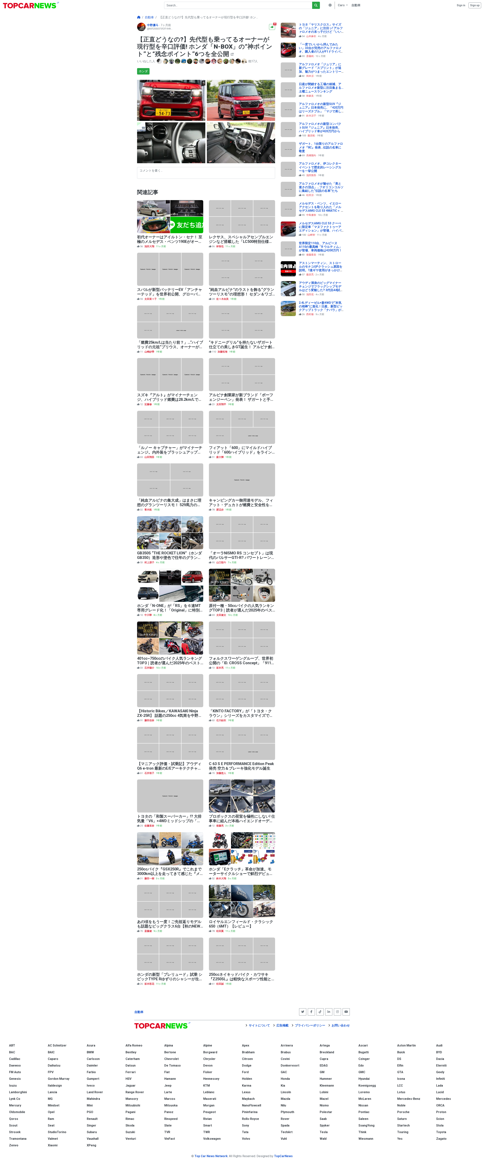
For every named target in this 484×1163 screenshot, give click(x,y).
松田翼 (220, 931)
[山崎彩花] (172, 61)
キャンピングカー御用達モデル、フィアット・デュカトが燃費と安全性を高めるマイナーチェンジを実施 (241, 505)
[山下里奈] (214, 61)
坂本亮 (220, 667)
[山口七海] (226, 61)
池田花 (310, 294)
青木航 (148, 509)
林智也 (220, 246)
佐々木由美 (222, 299)
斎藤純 (310, 56)
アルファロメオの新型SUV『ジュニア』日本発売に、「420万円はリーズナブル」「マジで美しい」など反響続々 (321, 109)
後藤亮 (220, 825)
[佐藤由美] (178, 61)
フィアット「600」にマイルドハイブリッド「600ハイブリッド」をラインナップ (240, 452)
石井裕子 (149, 773)
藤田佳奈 (149, 720)
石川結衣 (221, 720)
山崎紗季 (149, 351)
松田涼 (310, 195)
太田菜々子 (150, 299)
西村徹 (310, 314)
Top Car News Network (211, 1156)
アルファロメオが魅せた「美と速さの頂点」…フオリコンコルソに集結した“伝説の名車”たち (321, 187)
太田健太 (221, 615)
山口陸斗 (221, 562)
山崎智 (312, 234)
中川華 (148, 615)
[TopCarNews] (138, 17)
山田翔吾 (149, 457)
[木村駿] (208, 61)
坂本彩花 (149, 983)
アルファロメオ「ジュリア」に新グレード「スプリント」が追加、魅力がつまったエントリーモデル (320, 69)
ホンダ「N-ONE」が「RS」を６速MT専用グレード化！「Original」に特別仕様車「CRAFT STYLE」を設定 (169, 610)
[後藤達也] (238, 61)
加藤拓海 (223, 351)
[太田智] (202, 61)
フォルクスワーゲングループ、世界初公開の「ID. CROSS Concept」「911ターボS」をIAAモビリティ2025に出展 (242, 663)
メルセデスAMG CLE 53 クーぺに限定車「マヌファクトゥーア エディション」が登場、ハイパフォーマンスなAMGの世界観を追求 (320, 230)
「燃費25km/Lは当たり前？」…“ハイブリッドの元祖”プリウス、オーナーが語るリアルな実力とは (170, 347)
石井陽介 (149, 667)
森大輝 (220, 457)
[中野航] (220, 61)
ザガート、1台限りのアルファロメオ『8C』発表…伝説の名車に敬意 (321, 147)
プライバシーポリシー (310, 1025)
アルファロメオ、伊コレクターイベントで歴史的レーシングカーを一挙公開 (320, 167)
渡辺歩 (220, 509)
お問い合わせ (341, 1025)
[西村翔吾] (232, 61)
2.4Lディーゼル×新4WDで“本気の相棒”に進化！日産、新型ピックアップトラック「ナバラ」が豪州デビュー (321, 308)
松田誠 (220, 983)
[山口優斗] (190, 61)
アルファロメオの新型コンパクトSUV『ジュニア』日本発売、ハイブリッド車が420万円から (320, 127)
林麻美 (310, 95)
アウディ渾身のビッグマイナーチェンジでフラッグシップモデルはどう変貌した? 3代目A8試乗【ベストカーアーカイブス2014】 (321, 290)
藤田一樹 (149, 878)
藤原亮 (310, 274)
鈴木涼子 (311, 115)
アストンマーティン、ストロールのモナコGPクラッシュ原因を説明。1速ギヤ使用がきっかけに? (320, 268)
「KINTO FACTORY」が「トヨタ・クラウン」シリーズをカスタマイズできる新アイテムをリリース (241, 715)
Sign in (461, 5)
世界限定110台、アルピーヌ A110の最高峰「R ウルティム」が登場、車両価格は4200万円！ (320, 246)
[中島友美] (196, 61)
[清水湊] (244, 61)
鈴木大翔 (221, 878)
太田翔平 (221, 404)
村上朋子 (149, 562)
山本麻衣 (311, 36)
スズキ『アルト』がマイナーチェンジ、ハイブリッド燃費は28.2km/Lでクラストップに (169, 399)
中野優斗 (153, 25)
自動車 (138, 1012)
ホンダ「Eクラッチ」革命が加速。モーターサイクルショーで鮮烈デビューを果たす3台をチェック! (241, 873)
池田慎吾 (311, 175)
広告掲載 (282, 1025)
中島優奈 (311, 215)
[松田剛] (160, 61)
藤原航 (312, 135)
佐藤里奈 (149, 825)
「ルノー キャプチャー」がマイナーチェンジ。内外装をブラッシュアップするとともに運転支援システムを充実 (169, 452)
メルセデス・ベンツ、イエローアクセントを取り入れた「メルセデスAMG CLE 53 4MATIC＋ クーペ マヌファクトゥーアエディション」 (321, 211)
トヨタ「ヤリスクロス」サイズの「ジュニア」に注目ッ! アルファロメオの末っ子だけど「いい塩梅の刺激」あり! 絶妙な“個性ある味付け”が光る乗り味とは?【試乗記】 (321, 33)
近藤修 (148, 404)
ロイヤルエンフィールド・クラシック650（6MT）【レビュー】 (241, 923)
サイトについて (259, 1025)
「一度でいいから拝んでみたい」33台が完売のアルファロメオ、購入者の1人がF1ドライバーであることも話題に (321, 50)
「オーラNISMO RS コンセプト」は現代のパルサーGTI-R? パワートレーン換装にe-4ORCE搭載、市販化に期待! (242, 557)
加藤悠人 (221, 773)
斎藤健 (148, 931)
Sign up (474, 5)
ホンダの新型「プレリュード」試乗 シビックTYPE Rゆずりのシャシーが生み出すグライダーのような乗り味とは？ (170, 979)
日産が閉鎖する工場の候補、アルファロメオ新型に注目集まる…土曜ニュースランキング (321, 87)
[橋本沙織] (166, 61)
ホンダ (143, 71)
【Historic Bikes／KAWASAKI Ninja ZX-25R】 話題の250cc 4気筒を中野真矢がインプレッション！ (169, 715)
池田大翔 (149, 246)
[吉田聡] (184, 61)
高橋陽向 (311, 155)
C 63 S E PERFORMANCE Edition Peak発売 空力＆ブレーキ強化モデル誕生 (241, 766)
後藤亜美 (311, 254)
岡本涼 (310, 76)
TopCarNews (283, 1156)
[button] (342, 5)
